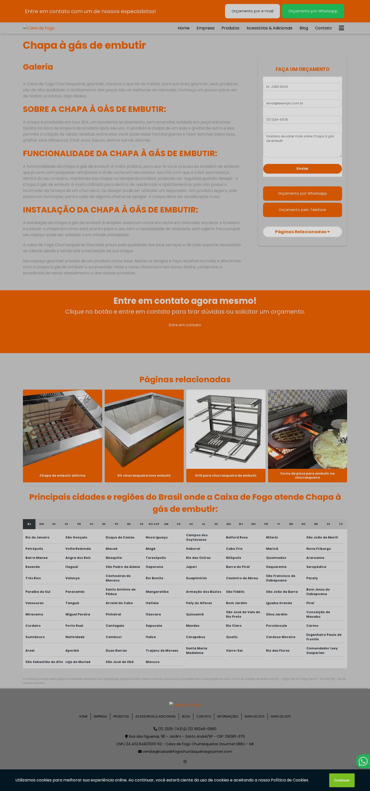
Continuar (342, 780)
